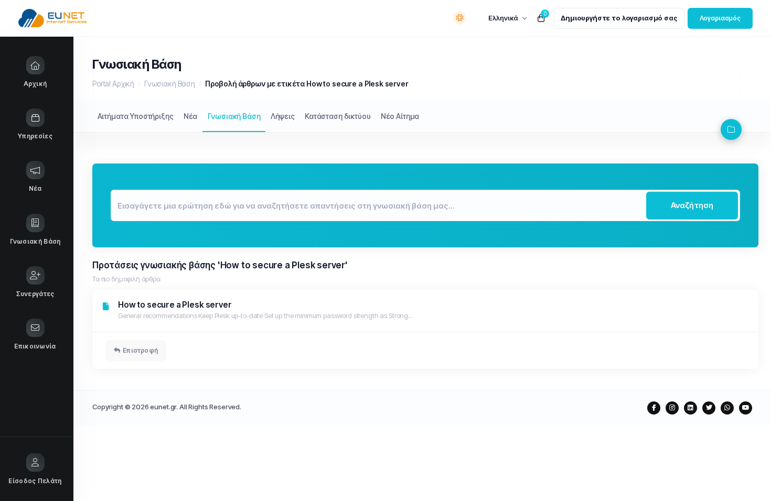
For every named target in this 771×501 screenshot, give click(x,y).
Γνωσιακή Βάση (169, 83)
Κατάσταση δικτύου (337, 116)
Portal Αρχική (113, 83)
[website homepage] (74, 18)
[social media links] (653, 408)
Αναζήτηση (692, 205)
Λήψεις (283, 116)
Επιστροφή (140, 350)
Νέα (191, 116)
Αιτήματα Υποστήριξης (136, 116)
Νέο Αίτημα (400, 116)
